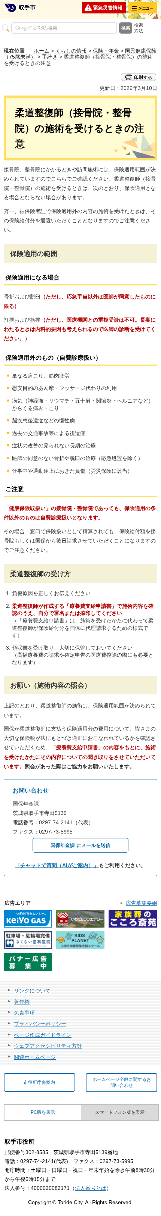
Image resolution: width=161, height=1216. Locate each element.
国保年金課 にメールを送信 (80, 845)
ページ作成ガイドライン (43, 1035)
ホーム (41, 51)
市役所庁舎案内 (39, 1082)
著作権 (22, 1002)
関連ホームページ (35, 1057)
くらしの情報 (71, 51)
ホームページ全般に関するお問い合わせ (121, 1082)
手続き (50, 57)
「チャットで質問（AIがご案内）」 (57, 865)
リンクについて (32, 991)
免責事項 (24, 1013)
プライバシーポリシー (40, 1024)
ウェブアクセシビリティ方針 (48, 1046)
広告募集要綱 (141, 903)
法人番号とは (90, 1188)
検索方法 (138, 28)
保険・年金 (106, 51)
